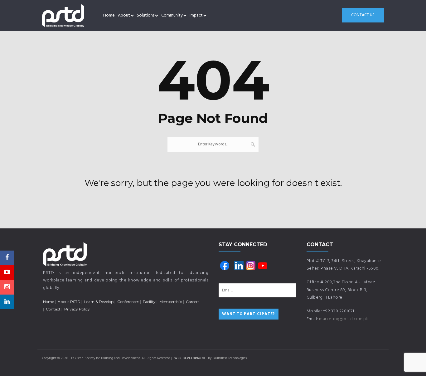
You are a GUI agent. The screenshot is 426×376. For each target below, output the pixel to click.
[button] (132, 15)
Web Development (190, 358)
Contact (53, 309)
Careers (192, 301)
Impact (196, 15)
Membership (170, 301)
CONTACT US (363, 15)
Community (172, 15)
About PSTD (69, 301)
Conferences (128, 301)
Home (109, 15)
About (124, 15)
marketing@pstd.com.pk (343, 319)
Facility (149, 301)
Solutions (145, 15)
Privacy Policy (77, 309)
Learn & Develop (99, 301)
